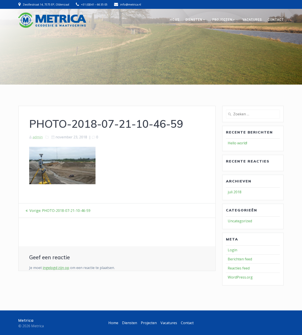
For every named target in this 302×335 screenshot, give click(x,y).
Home (175, 19)
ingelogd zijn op (56, 267)
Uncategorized (240, 221)
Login (232, 250)
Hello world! (237, 143)
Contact (276, 19)
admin (37, 137)
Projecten (222, 19)
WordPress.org (240, 277)
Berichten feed (240, 259)
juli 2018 (234, 192)
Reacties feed (239, 268)
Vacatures (252, 19)
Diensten (193, 19)
